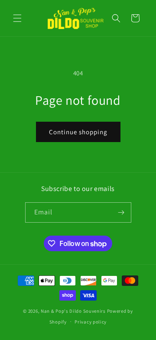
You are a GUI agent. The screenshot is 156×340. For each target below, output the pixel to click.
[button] (17, 18)
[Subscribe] (121, 212)
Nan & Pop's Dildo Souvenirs (73, 311)
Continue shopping (78, 132)
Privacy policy (91, 322)
